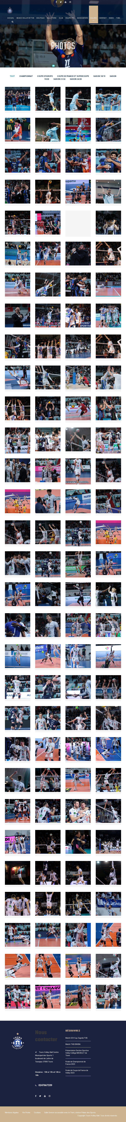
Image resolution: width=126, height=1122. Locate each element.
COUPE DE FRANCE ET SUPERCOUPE (73, 76)
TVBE (118, 18)
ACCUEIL (10, 18)
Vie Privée (26, 1112)
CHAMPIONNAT (26, 76)
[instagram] (70, 2)
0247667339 (45, 1085)
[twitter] (61, 2)
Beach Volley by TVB (25, 18)
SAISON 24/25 (76, 79)
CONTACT (103, 18)
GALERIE (93, 18)
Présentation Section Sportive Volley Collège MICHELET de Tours (77, 1053)
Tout (12, 76)
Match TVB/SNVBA (72, 1044)
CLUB (61, 18)
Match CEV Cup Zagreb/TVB (76, 1038)
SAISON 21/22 (59, 79)
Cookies (37, 1112)
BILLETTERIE (51, 18)
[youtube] (65, 2)
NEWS (111, 18)
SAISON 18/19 (99, 76)
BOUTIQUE (41, 18)
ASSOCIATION (82, 18)
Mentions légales (12, 1112)
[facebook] (56, 2)
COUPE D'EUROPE (45, 76)
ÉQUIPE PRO (70, 18)
